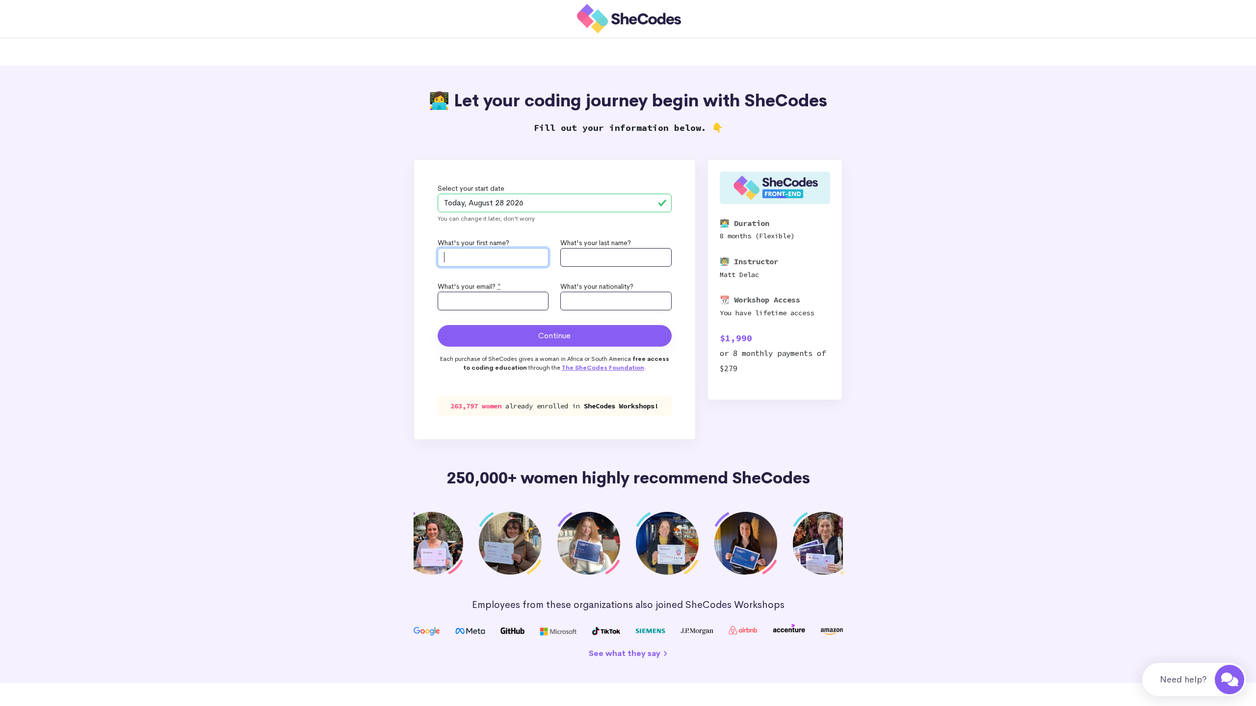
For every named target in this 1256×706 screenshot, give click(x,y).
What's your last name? (595, 242)
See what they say (625, 653)
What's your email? (469, 286)
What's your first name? (473, 242)
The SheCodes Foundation (603, 368)
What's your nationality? (596, 286)
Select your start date (471, 188)
